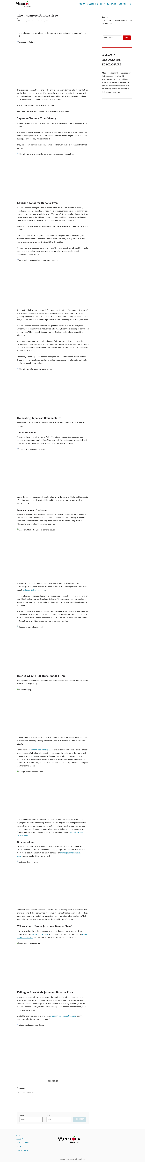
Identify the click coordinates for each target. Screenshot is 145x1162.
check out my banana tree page (63, 1016)
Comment (21, 1088)
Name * (23, 1115)
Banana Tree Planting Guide (42, 750)
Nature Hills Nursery (40, 934)
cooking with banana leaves (33, 590)
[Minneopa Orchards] (36, 4)
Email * (49, 1116)
